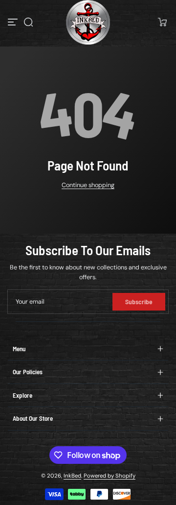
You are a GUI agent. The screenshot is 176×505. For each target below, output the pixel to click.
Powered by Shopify (109, 476)
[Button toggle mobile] (14, 22)
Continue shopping (88, 185)
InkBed (72, 476)
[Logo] (88, 22)
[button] (28, 22)
